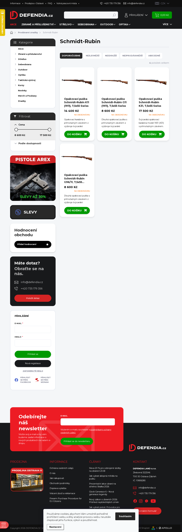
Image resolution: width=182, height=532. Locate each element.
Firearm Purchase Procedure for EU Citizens (66, 500)
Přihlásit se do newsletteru (77, 441)
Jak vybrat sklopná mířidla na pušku (103, 477)
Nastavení (55, 527)
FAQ (50, 3)
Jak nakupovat (57, 478)
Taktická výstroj (26, 80)
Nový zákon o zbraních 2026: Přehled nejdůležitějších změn (104, 501)
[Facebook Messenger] (146, 500)
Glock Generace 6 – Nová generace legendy (101, 493)
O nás (52, 473)
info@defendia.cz (32, 282)
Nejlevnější (92, 55)
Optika (21, 75)
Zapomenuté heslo (33, 371)
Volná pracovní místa (66, 3)
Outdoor (22, 69)
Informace (15, 3)
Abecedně (154, 55)
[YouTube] (153, 500)
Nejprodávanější (132, 55)
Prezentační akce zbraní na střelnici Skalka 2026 (102, 485)
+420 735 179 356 (32, 288)
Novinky (22, 90)
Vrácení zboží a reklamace (62, 493)
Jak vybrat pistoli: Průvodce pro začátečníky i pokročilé (104, 508)
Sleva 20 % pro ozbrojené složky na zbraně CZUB (105, 469)
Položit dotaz (33, 298)
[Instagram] (141, 500)
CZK (163, 3)
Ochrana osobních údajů (61, 468)
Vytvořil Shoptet (141, 528)
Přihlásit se (32, 354)
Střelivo (22, 59)
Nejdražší (111, 55)
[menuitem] (14, 24)
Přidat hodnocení (26, 244)
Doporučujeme (71, 55)
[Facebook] (135, 500)
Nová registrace (33, 363)
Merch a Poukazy (27, 96)
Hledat (114, 15)
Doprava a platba (58, 488)
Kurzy (21, 85)
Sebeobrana (24, 64)
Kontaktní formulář (147, 511)
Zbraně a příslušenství (30, 54)
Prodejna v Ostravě (34, 3)
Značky (22, 101)
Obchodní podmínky (60, 483)
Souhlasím (125, 516)
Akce (21, 49)
